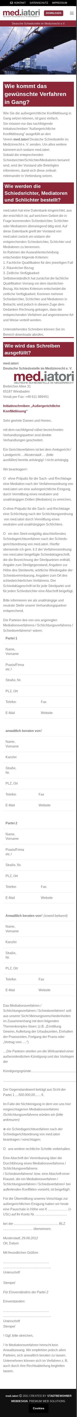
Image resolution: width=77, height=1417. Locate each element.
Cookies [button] (38, 1408)
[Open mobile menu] (72, 13)
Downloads (53, 13)
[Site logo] (21, 13)
